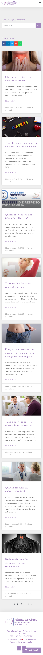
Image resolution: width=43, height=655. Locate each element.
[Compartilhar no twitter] (12, 43)
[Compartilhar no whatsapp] (20, 43)
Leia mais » (10, 101)
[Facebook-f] (19, 648)
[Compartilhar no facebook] (4, 43)
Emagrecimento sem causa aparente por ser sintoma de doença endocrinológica (20, 353)
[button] (40, 3)
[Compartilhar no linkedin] (8, 43)
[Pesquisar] (38, 25)
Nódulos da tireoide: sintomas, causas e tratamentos (16, 563)
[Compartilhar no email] (16, 43)
